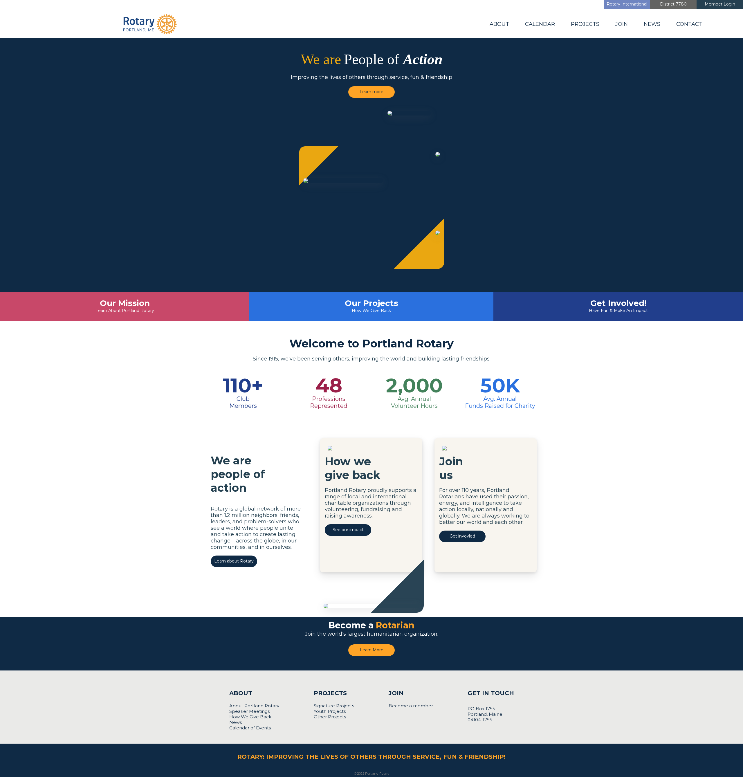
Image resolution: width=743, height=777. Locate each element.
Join (621, 24)
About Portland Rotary (254, 706)
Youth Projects (330, 711)
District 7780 (673, 4)
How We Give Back (250, 717)
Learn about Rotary (234, 561)
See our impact (348, 529)
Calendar (540, 24)
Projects (585, 24)
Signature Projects (334, 706)
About (499, 24)
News (652, 24)
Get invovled (462, 536)
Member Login (720, 4)
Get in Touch (491, 693)
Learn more (371, 91)
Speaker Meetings (249, 711)
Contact (689, 24)
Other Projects (330, 717)
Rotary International (627, 4)
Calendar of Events (250, 728)
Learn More (371, 649)
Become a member (411, 706)
